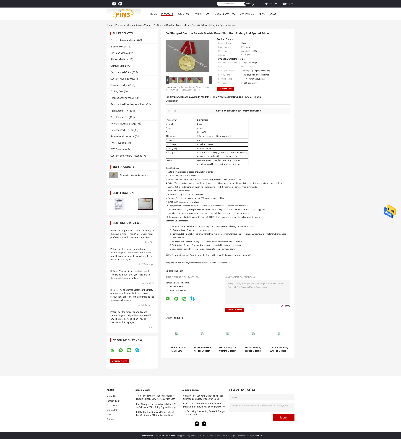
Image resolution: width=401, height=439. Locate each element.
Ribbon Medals (118, 59)
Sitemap (111, 419)
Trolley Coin (116, 91)
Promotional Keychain (122, 97)
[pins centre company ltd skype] (139, 350)
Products (167, 14)
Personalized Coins (120, 72)
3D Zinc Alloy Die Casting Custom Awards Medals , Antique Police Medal (227, 349)
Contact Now (225, 89)
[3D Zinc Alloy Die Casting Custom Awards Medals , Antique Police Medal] (228, 334)
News (262, 14)
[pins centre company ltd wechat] (131, 350)
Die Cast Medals (119, 53)
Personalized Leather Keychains (128, 104)
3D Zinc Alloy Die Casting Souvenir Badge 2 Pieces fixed (204, 413)
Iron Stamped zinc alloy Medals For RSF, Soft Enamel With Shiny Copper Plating (156, 406)
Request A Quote (270, 4)
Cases (272, 14)
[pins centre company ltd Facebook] (114, 4)
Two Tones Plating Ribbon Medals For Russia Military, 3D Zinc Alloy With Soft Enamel (155, 398)
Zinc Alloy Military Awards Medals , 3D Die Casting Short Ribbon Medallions (278, 349)
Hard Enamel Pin (119, 110)
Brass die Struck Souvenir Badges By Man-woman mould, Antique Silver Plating (204, 405)
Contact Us (247, 14)
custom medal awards (198, 263)
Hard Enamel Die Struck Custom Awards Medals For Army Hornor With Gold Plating (202, 349)
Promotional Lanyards (122, 136)
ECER (259, 436)
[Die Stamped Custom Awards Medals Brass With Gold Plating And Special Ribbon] (187, 57)
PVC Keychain (118, 142)
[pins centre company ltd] (124, 13)
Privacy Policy (147, 436)
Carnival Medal (118, 65)
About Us (183, 14)
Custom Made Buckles (122, 78)
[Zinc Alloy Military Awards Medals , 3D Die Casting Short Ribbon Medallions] (279, 334)
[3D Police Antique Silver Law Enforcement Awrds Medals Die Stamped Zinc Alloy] (177, 334)
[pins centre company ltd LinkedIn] (120, 4)
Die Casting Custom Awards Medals (135, 175)
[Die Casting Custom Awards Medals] (113, 175)
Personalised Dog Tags (123, 123)
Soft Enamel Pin (119, 117)
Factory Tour (202, 14)
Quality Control (225, 14)
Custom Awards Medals (139, 25)
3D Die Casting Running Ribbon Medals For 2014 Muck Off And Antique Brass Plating (155, 414)
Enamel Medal (118, 46)
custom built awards (179, 263)
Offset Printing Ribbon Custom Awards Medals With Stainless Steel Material (253, 349)
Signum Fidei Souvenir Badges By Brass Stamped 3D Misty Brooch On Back (203, 397)
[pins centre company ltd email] (114, 350)
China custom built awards (166, 436)
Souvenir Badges (119, 85)
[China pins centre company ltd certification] (119, 204)
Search (249, 4)
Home (153, 14)
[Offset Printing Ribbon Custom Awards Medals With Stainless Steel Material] (253, 334)
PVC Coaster (117, 149)
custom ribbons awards (219, 263)
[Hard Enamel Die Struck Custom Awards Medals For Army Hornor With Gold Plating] (202, 334)
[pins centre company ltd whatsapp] (123, 350)
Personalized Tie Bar (121, 130)
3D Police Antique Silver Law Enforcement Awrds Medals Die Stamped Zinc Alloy (176, 349)
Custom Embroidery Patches (126, 155)
